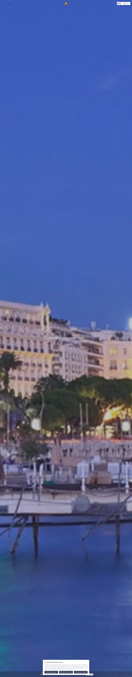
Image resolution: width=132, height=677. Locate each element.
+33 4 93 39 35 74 (9, 3)
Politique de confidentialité (67, 669)
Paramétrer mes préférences (66, 672)
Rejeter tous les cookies (51, 672)
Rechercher (89, 674)
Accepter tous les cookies (81, 672)
